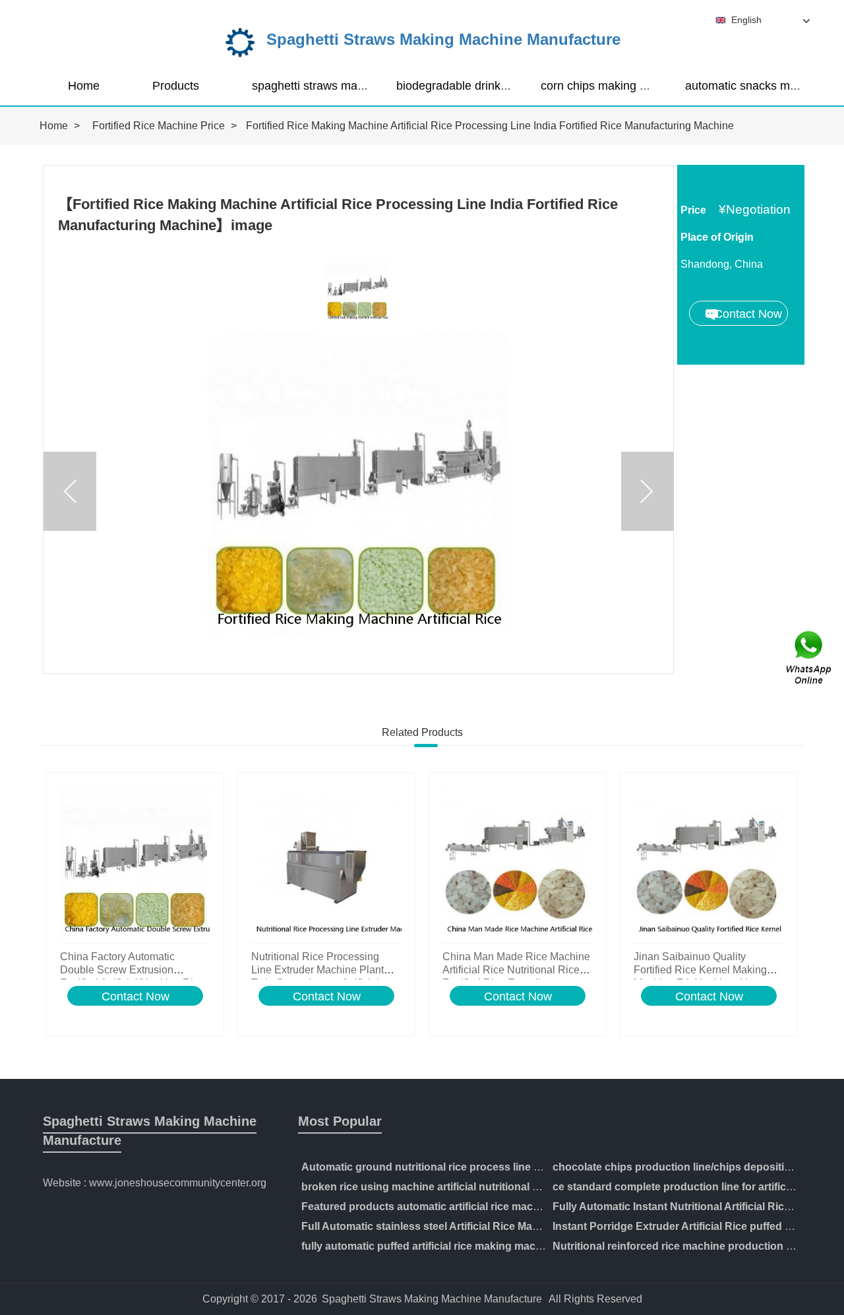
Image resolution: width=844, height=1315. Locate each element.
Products (175, 85)
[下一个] (647, 491)
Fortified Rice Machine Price (158, 125)
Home (84, 85)
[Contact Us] (810, 657)
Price (693, 210)
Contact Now (135, 996)
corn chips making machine (612, 85)
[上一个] (70, 491)
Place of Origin (717, 237)
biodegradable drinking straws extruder (498, 85)
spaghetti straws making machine (339, 85)
